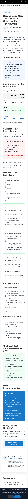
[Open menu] (25, 1)
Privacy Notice (17, 493)
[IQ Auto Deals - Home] (4, 1)
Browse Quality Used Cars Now (14, 443)
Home (2, 5)
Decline (10, 496)
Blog (6, 5)
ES (22, 1)
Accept (17, 496)
